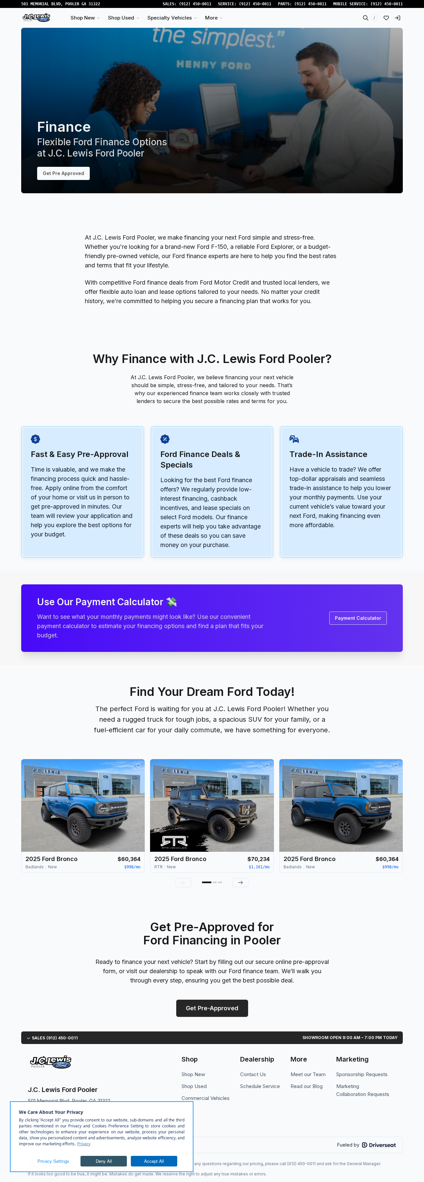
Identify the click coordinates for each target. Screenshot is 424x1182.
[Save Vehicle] (138, 765)
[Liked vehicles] (386, 18)
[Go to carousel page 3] (220, 882)
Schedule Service (260, 1086)
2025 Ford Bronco (52, 858)
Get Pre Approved (63, 173)
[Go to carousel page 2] (215, 882)
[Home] (36, 18)
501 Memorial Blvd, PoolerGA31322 (60, 4)
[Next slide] (240, 882)
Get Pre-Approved (212, 1008)
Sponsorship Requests (362, 1074)
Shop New (193, 1074)
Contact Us (253, 1074)
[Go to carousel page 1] (206, 882)
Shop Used (194, 1086)
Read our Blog (307, 1086)
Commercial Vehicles (206, 1098)
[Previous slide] (183, 882)
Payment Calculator (358, 618)
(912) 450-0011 (195, 4)
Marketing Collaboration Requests (362, 1090)
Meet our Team (308, 1074)
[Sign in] (397, 18)
